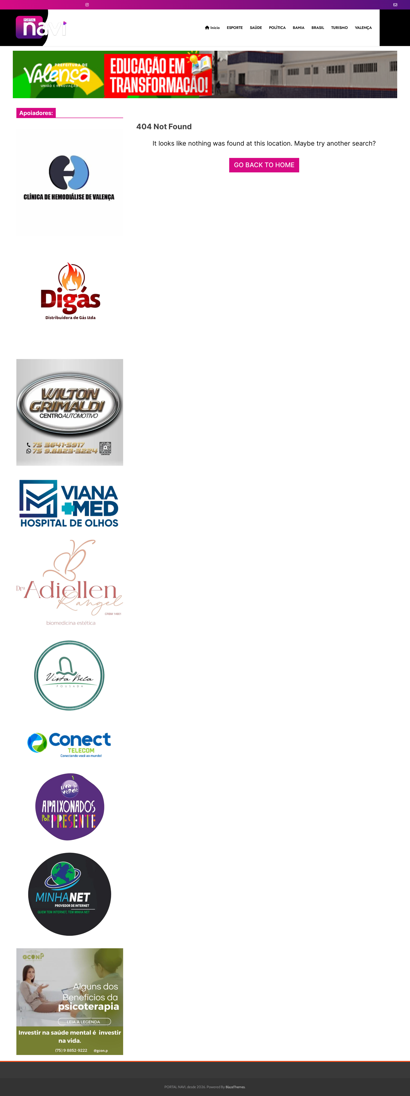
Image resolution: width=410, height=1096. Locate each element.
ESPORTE (235, 27)
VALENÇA (363, 27)
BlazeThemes (235, 1087)
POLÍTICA (277, 27)
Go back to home (264, 165)
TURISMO (339, 27)
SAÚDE (256, 27)
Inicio (214, 27)
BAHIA (298, 27)
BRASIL (318, 27)
